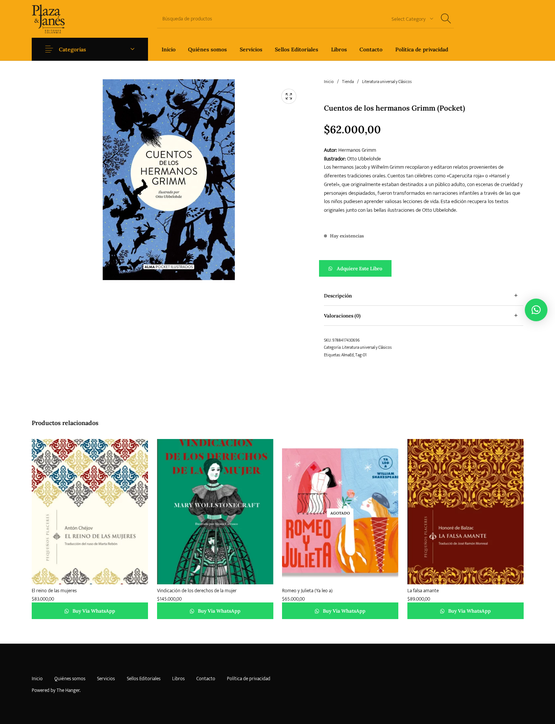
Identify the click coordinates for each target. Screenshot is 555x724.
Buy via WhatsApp (93, 611)
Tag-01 (361, 355)
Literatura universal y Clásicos (387, 82)
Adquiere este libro (359, 268)
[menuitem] (168, 49)
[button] (424, 268)
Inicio (329, 82)
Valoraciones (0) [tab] (342, 316)
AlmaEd (347, 355)
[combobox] (409, 18)
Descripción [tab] (338, 296)
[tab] (424, 296)
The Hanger (68, 690)
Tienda (348, 82)
